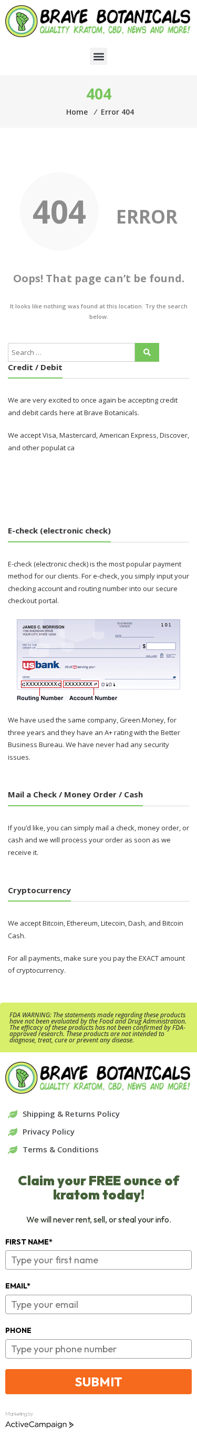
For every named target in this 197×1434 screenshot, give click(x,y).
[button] (98, 56)
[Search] (147, 352)
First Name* (29, 1242)
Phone (18, 1330)
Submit (98, 1381)
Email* (17, 1286)
